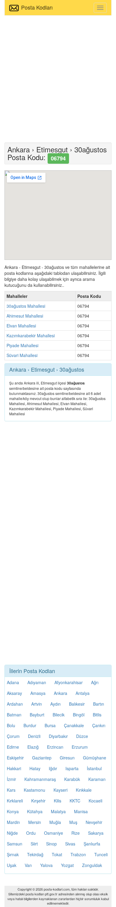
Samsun (14, 844)
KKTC (75, 801)
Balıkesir (77, 704)
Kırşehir (38, 801)
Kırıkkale (84, 790)
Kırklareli (15, 801)
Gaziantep (41, 758)
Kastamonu (34, 790)
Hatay (34, 768)
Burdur (29, 725)
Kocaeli (95, 801)
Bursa (50, 725)
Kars (11, 790)
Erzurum (80, 747)
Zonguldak (92, 865)
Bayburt (37, 715)
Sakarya (96, 833)
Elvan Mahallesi (21, 326)
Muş (73, 822)
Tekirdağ (35, 854)
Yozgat (67, 865)
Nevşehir (94, 822)
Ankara (60, 693)
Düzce (82, 736)
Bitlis (97, 715)
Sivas (70, 844)
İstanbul (94, 768)
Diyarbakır (58, 736)
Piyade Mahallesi (22, 345)
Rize (75, 833)
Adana (13, 682)
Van (28, 865)
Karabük (72, 779)
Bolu (11, 725)
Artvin (36, 704)
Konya (13, 811)
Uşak (11, 865)
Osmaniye (53, 833)
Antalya (83, 693)
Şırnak (13, 854)
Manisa (81, 811)
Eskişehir (15, 758)
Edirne (13, 747)
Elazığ (33, 747)
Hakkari (14, 768)
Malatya (58, 811)
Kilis (57, 801)
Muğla (55, 822)
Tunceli (101, 854)
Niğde (12, 833)
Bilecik (59, 715)
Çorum (13, 736)
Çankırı (98, 725)
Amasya (38, 693)
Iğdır (53, 768)
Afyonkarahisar (68, 682)
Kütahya (35, 811)
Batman (14, 715)
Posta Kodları (37, 7)
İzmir (11, 779)
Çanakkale (74, 725)
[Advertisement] (58, 78)
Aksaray (14, 693)
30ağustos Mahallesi (26, 306)
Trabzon (78, 854)
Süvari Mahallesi (22, 355)
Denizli (34, 736)
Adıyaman (36, 682)
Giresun (67, 758)
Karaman (97, 779)
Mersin (34, 822)
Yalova (46, 865)
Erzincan (55, 747)
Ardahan (15, 704)
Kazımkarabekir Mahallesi (31, 335)
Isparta (72, 768)
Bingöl (78, 715)
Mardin (13, 822)
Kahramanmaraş (40, 779)
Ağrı (94, 682)
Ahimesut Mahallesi (25, 316)
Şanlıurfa (92, 844)
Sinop (51, 844)
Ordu (31, 833)
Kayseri (61, 790)
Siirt (34, 844)
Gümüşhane (94, 758)
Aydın (55, 704)
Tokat (57, 854)
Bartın (98, 704)
